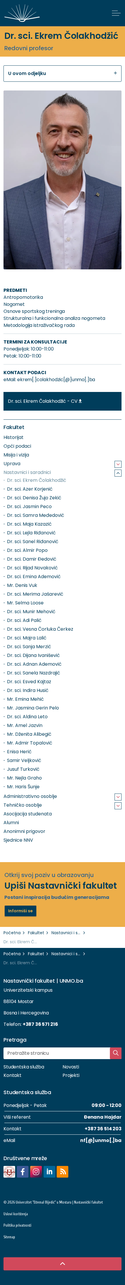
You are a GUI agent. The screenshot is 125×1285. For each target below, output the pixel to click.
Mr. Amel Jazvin (24, 725)
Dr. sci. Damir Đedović (31, 559)
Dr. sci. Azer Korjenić (30, 489)
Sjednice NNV (18, 840)
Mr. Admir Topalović (29, 743)
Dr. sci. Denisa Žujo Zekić (34, 497)
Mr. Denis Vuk (22, 585)
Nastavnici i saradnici (27, 472)
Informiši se (20, 911)
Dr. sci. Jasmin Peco (29, 506)
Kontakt (12, 1075)
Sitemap (9, 1237)
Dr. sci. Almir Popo (27, 550)
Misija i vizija (16, 454)
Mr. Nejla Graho (24, 778)
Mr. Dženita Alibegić (29, 734)
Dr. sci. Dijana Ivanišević (33, 655)
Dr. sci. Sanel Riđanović (32, 541)
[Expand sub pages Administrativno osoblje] (118, 797)
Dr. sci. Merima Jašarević (35, 594)
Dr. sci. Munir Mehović (31, 611)
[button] (62, 179)
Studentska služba (23, 1066)
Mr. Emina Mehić (25, 699)
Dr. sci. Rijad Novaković (32, 567)
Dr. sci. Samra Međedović (35, 515)
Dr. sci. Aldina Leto (27, 716)
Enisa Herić (19, 751)
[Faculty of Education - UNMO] (22, 13)
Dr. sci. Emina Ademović (34, 576)
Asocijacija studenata (27, 813)
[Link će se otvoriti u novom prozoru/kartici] (9, 1172)
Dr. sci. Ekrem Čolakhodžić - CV (42, 401)
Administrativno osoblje (30, 796)
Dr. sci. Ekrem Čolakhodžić (36, 480)
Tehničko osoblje (22, 805)
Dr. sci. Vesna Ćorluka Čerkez (40, 629)
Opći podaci (17, 446)
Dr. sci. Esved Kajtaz (29, 681)
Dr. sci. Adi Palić (24, 620)
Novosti (71, 1066)
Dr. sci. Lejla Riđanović (31, 532)
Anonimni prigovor (24, 831)
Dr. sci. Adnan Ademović (34, 664)
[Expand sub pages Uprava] (118, 464)
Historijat (13, 437)
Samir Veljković (24, 760)
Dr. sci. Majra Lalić (27, 637)
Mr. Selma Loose (25, 602)
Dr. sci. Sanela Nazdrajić (33, 672)
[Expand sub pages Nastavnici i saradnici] (118, 473)
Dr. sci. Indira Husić (28, 690)
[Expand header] (116, 13)
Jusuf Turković (23, 769)
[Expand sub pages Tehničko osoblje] (118, 805)
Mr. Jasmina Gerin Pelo (33, 708)
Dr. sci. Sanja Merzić (29, 646)
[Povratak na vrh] (62, 1263)
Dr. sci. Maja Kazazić (29, 524)
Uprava (11, 463)
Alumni (11, 822)
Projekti (71, 1075)
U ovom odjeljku (27, 73)
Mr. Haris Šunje (23, 786)
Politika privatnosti (17, 1225)
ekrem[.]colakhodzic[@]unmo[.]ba (56, 379)
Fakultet (13, 427)
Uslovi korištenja (15, 1214)
